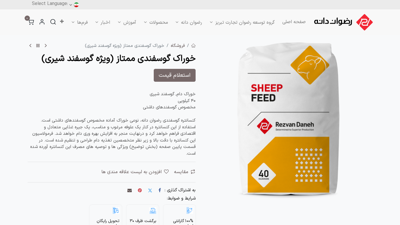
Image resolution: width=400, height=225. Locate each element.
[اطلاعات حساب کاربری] (42, 22)
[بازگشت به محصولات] (38, 46)
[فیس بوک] (159, 190)
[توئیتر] (150, 190)
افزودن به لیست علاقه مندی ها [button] (131, 171)
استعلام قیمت (175, 75)
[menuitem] (294, 22)
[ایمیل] (129, 190)
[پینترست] (140, 190)
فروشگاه (178, 45)
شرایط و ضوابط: (181, 198)
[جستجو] (53, 22)
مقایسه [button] (181, 171)
